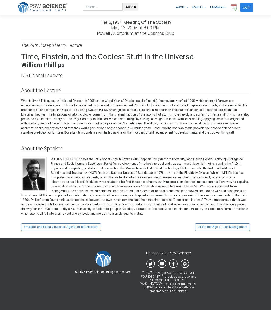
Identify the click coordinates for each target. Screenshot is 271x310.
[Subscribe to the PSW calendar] (233, 7)
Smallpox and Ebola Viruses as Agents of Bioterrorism (61, 227)
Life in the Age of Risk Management (222, 227)
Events (197, 7)
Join (246, 7)
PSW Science (95, 272)
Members (217, 7)
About (181, 7)
